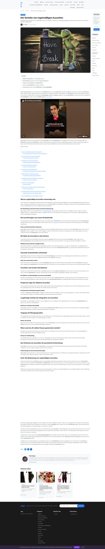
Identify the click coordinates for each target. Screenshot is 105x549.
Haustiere (46, 4)
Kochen (61, 4)
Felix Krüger (32, 456)
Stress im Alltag (48, 96)
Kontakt (55, 514)
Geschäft (75, 2)
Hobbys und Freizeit (54, 4)
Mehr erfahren (69, 547)
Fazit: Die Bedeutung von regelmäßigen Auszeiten (32, 195)
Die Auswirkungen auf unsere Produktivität (31, 156)
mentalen (65, 95)
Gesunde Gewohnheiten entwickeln (29, 165)
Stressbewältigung (47, 210)
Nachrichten (72, 4)
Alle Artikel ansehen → (33, 462)
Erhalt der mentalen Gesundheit (30, 180)
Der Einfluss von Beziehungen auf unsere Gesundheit (34, 171)
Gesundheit (81, 2)
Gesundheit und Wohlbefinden (36, 4)
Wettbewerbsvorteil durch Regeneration (31, 162)
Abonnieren (97, 29)
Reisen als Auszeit (27, 184)
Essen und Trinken (49, 2)
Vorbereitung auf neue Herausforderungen (32, 193)
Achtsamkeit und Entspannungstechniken (32, 175)
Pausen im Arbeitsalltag (28, 188)
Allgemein (42, 2)
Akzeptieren (77, 547)
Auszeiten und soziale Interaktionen (29, 169)
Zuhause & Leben (80, 7)
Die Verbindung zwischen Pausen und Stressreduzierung (35, 153)
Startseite (36, 2)
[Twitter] (25, 449)
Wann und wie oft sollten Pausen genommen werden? (33, 187)
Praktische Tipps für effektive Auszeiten (30, 173)
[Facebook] (28, 449)
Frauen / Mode (69, 2)
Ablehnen (82, 547)
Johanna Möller (23, 494)
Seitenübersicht (74, 514)
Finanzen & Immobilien (59, 2)
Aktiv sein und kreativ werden (29, 166)
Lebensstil (66, 4)
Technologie (72, 7)
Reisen (78, 4)
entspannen (56, 222)
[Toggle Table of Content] (21, 149)
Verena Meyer (40, 497)
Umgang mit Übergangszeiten (28, 182)
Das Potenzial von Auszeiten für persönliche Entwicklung (34, 191)
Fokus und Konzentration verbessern (31, 158)
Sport (82, 4)
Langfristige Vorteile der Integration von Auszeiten (32, 178)
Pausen (47, 93)
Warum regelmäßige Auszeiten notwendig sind (32, 151)
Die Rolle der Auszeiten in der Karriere (30, 160)
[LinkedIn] (31, 449)
